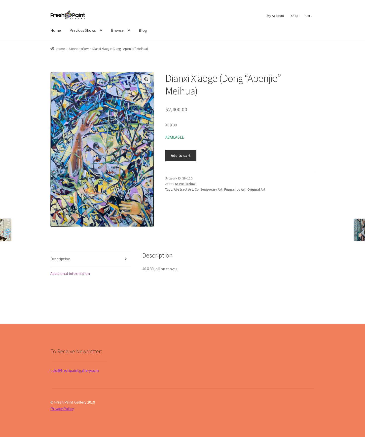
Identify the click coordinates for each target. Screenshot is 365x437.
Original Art (256, 189)
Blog (143, 30)
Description (60, 258)
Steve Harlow (79, 48)
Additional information (70, 273)
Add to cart (181, 155)
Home (55, 30)
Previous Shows (83, 30)
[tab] (90, 259)
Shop (294, 15)
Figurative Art (235, 189)
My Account (275, 15)
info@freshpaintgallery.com (74, 370)
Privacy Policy (62, 408)
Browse (117, 30)
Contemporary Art (208, 189)
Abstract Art (183, 189)
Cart (308, 15)
